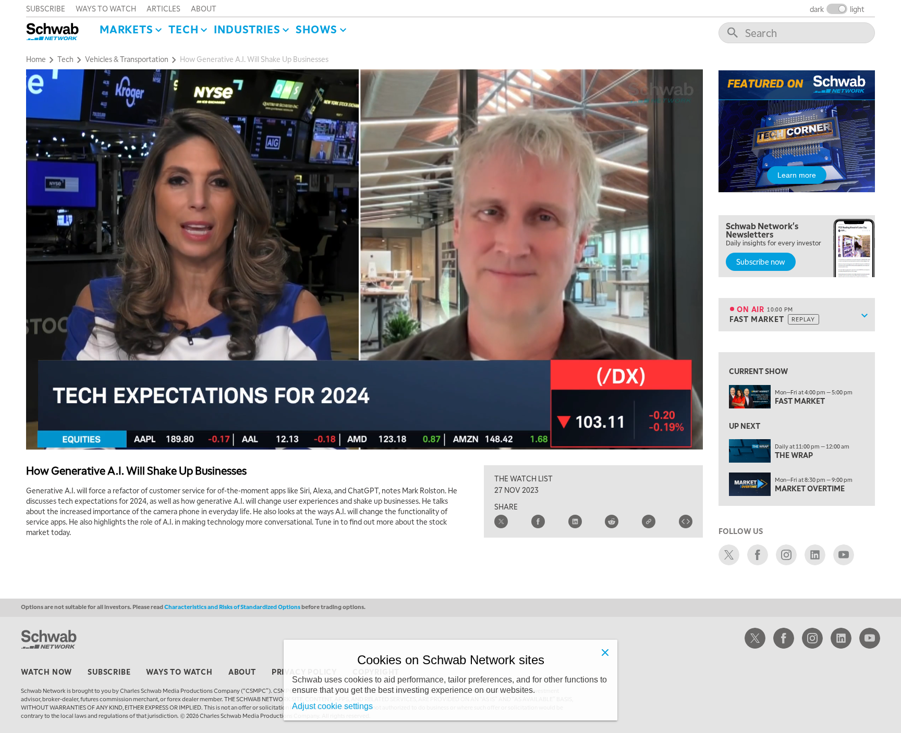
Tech (183, 29)
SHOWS (316, 29)
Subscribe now (760, 261)
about (203, 8)
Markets (126, 29)
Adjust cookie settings (332, 706)
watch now (46, 671)
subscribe (45, 8)
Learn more (796, 175)
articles (163, 8)
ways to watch (106, 8)
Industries (247, 29)
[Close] (605, 652)
